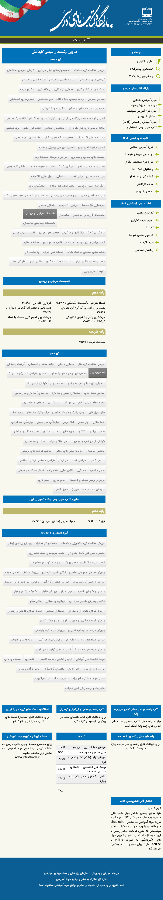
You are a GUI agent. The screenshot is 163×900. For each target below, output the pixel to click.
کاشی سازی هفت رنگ (60, 470)
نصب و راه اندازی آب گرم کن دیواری (83, 307)
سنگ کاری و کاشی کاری (91, 89)
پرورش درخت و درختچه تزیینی (86, 630)
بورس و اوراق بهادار (94, 669)
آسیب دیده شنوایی (142, 220)
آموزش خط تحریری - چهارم (89, 747)
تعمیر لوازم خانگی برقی (91, 147)
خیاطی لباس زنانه (37, 383)
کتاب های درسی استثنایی (142, 127)
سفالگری (82, 470)
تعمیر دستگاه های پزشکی (58, 137)
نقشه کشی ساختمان (34, 79)
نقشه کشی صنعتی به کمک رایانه (86, 252)
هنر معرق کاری (96, 412)
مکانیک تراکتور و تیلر (25, 591)
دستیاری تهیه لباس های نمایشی (86, 383)
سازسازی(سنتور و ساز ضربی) (88, 489)
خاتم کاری (43, 480)
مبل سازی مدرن (95, 176)
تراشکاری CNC (96, 232)
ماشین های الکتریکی (54, 108)
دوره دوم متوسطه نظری (139, 161)
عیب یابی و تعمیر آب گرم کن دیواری (29, 307)
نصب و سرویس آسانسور (90, 166)
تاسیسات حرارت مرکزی (59, 261)
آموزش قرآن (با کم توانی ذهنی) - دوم (86, 759)
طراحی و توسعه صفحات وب (51, 157)
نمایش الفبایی (145, 61)
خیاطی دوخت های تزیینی (37, 451)
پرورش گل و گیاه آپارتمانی (50, 630)
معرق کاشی (61, 489)
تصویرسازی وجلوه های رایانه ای (69, 373)
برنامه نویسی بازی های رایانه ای (87, 128)
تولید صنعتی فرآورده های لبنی (53, 649)
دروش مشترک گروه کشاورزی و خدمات (83, 543)
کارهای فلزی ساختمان (92, 79)
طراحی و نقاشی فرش (42, 460)
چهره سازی (68, 431)
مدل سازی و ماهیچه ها (92, 752)
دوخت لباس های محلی (69, 451)
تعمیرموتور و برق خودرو (91, 242)
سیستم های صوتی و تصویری (88, 157)
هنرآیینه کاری (50, 431)
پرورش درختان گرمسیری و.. (88, 582)
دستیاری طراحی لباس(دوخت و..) (28, 373)
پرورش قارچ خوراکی (50, 639)
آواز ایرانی (68, 422)
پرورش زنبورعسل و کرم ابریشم (21, 582)
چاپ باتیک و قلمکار (38, 412)
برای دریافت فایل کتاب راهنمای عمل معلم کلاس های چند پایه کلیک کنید (136, 723)
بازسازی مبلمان (46, 205)
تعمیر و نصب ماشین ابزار (90, 261)
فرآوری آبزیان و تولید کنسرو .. (55, 659)
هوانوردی (39, 678)
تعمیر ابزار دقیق (32, 128)
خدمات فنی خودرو (53, 252)
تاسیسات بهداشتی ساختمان (39, 223)
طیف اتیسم (146, 242)
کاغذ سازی (99, 422)
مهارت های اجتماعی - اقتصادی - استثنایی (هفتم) (87, 769)
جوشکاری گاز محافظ (93, 205)
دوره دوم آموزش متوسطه (141, 110)
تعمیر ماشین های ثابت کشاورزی (86, 553)
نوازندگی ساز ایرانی (22, 422)
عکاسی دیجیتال (95, 451)
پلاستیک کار (32, 252)
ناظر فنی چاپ (18, 261)
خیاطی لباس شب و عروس (89, 441)
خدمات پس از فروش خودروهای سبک (26, 195)
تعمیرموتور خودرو (49, 232)
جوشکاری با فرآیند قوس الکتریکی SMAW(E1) (85, 319)
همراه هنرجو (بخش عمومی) (58, 521)
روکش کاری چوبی (16, 166)
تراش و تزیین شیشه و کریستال (87, 480)
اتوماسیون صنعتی (54, 128)
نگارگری (82, 431)
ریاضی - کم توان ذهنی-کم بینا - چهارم (87, 778)
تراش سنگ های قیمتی (31, 470)
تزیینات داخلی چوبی (93, 195)
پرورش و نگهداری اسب (91, 591)
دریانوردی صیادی (56, 601)
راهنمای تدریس (147, 116)
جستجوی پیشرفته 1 (141, 68)
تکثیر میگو (36, 601)
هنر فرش (63, 460)
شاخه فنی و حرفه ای (141, 176)
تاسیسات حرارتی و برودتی (40, 213)
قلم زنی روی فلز (73, 402)
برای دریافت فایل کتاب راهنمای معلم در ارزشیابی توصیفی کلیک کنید (83, 719)
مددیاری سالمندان (58, 678)
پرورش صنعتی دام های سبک (21, 572)
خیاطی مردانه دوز (35, 441)
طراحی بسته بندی (94, 393)
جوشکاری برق (37, 186)
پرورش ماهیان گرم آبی (56, 582)
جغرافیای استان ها (142, 169)
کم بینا (149, 227)
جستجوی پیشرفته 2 (141, 76)
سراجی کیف (79, 460)
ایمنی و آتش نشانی (28, 669)
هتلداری (29, 659)
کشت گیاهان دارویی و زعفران (25, 611)
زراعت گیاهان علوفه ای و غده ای (86, 611)
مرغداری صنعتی (55, 611)
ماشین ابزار (36, 261)
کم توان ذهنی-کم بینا (141, 235)
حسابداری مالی (13, 659)
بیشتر (59, 790)
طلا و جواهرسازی (95, 402)
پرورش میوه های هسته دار (89, 649)
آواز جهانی (83, 422)
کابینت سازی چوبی (24, 232)
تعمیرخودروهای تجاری (61, 186)
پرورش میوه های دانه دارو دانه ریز (85, 639)
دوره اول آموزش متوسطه (142, 105)
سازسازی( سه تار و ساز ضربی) (31, 393)
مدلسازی (61, 176)
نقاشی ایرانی (97, 431)
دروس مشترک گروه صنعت (89, 70)
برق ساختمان (45, 99)
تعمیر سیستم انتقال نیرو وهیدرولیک (84, 562)
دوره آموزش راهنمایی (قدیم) (139, 121)
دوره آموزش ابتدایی (145, 100)
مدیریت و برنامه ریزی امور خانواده (85, 688)
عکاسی (23, 460)
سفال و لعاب (97, 470)
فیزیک (101, 521)
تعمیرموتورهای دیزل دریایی (54, 70)
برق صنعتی (12, 128)
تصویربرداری (97, 372)
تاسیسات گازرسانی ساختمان (89, 215)
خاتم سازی (59, 480)
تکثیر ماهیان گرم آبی (54, 572)
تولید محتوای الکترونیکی (90, 137)
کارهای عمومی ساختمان (20, 70)
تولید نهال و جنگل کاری (53, 620)
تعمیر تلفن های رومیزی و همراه (56, 147)
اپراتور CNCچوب (68, 205)
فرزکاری (69, 242)
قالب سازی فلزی (52, 242)
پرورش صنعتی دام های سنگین (87, 572)
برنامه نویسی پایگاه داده (70, 99)
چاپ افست (76, 176)
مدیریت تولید (97, 342)
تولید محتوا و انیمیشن (41, 364)
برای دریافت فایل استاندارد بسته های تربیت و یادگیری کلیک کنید (27, 719)
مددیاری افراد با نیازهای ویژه (89, 678)
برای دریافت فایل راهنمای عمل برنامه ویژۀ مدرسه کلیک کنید (135, 746)
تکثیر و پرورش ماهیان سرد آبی (87, 601)
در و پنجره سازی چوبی (64, 195)
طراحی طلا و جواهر (59, 441)
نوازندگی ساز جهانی (48, 422)
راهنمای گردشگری (54, 669)
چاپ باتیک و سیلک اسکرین (68, 412)
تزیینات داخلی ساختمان (63, 79)
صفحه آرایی (57, 383)
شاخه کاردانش (144, 184)
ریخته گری (44, 89)
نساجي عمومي (96, 99)
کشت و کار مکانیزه (46, 543)
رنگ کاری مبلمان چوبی (91, 186)
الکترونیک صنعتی (16, 118)
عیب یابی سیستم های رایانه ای (87, 108)
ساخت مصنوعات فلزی (42, 166)
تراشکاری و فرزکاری (73, 232)
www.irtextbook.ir (27, 757)
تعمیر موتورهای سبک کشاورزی (46, 553)
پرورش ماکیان (49, 591)
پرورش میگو (67, 591)
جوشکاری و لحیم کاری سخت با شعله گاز (29, 319)
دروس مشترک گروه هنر (91, 364)
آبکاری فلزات (27, 89)
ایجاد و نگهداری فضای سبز (45, 562)
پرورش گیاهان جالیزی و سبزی (87, 620)
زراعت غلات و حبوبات (23, 639)
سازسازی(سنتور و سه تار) (66, 393)
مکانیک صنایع (31, 242)
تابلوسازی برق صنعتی (27, 137)
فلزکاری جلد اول (41, 302)
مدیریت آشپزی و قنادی (26, 431)
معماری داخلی (66, 364)
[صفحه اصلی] (138, 14)
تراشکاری (64, 215)
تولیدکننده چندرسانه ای (42, 118)
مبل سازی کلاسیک (41, 176)
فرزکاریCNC (66, 166)
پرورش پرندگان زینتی (19, 543)
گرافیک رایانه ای (16, 364)
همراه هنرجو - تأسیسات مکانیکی (86, 302)
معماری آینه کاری (63, 89)
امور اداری (73, 669)
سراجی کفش (97, 460)
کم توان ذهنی (145, 212)
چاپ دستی (16, 412)
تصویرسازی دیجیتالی (22, 99)
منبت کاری (54, 402)
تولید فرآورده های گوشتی (90, 659)
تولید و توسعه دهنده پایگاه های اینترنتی (82, 118)
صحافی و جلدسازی (33, 402)
